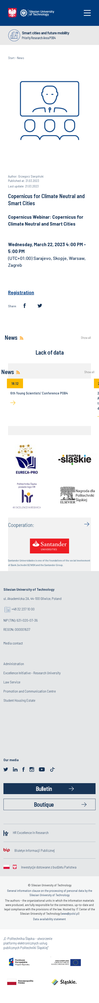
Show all (86, 337)
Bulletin (44, 788)
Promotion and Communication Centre (29, 691)
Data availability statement (49, 919)
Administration (13, 663)
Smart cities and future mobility (45, 32)
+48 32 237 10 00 (23, 609)
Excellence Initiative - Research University (32, 673)
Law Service (11, 682)
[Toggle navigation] (87, 13)
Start (11, 58)
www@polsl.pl (70, 913)
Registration (21, 292)
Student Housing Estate (19, 700)
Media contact (13, 643)
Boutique (44, 804)
